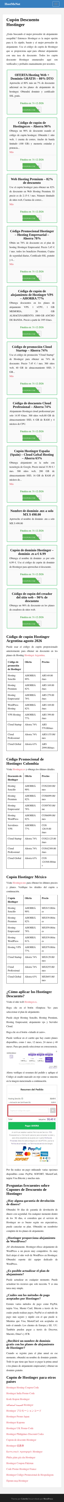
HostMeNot (12, 4)
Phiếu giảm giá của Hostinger (20, 1457)
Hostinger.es (31, 1001)
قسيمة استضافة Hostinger (19, 1404)
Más (11, 152)
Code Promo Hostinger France (21, 1469)
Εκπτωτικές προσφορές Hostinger (24, 1451)
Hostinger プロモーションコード (23, 1410)
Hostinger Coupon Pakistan (19, 1463)
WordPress (48, 1498)
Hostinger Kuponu (15, 1422)
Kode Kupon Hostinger (18, 1399)
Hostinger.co (19, 769)
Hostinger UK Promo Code (19, 1428)
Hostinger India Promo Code (20, 1393)
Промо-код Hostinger (17, 1480)
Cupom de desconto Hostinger (21, 1439)
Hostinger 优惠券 (15, 1445)
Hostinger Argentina (35, 655)
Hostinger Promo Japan (17, 1416)
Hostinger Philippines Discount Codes (25, 1434)
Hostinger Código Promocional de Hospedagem (29, 1474)
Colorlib (24, 1498)
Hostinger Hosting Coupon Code (22, 1387)
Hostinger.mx (19, 882)
